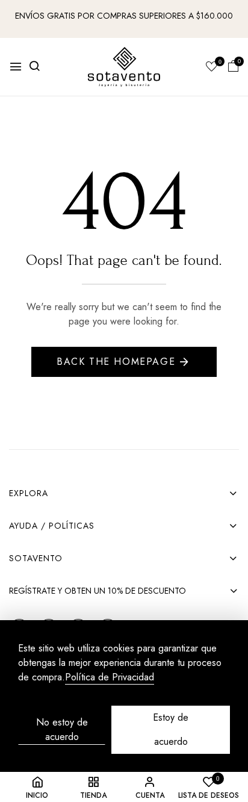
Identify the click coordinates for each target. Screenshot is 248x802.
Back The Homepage (116, 361)
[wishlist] (212, 67)
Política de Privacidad (109, 677)
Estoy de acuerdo (170, 729)
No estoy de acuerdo (62, 729)
